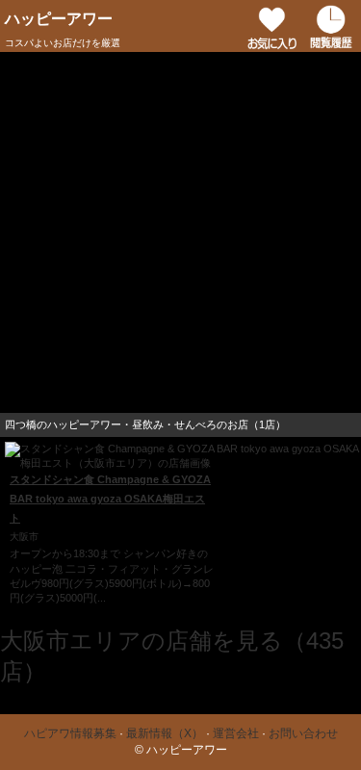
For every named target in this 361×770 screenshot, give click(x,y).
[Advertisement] (180, 232)
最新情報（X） (164, 733)
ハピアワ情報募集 (70, 733)
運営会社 (236, 733)
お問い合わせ (303, 733)
